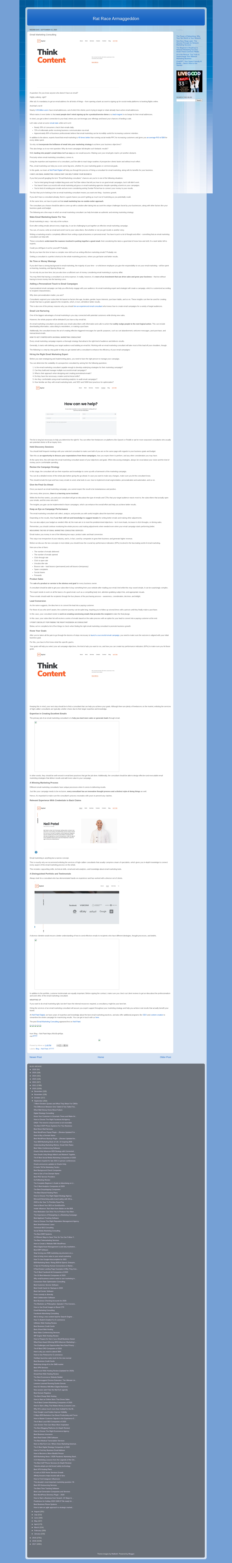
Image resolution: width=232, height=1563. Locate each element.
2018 (34, 1541)
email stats (54, 123)
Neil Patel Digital (56, 170)
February (38, 1530)
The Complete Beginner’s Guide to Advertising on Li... (54, 1183)
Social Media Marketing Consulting (47, 1231)
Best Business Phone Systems (45, 1504)
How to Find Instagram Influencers (47, 1479)
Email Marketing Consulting (48, 1022)
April (36, 1524)
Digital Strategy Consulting (44, 1113)
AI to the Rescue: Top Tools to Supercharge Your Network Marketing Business (187, 56)
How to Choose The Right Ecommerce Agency (51, 1431)
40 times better (84, 138)
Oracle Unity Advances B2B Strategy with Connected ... (55, 1151)
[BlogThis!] (60, 1045)
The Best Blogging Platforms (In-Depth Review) (52, 1428)
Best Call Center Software (43, 1291)
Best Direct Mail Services (43, 1129)
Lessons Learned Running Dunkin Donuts (50, 1383)
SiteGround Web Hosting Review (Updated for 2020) (54, 1371)
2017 (34, 1544)
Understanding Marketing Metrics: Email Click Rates (53, 1145)
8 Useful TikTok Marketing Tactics (46, 1167)
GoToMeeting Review (42, 1180)
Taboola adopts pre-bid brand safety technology (52, 1466)
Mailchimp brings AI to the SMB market (48, 1364)
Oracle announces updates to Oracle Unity (50, 1164)
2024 (34, 1076)
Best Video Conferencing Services (47, 1332)
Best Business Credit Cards (44, 1326)
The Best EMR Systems (43, 1234)
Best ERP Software (41, 1250)
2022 (34, 1082)
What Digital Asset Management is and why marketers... (55, 1247)
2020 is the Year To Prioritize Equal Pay (49, 1202)
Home (101, 1057)
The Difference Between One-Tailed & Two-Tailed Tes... (55, 1107)
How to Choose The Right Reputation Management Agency (56, 1221)
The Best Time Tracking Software (46, 1488)
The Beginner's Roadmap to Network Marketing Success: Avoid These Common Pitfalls (187, 50)
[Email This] (58, 1045)
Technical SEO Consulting (44, 1228)
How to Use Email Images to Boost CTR (49, 1307)
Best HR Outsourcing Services (45, 1485)
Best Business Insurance (43, 1434)
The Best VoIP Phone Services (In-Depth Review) (52, 1463)
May (36, 1521)
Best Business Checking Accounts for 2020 (50, 1301)
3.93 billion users (42, 110)
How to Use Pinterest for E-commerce (48, 1355)
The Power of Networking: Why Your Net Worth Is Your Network (188, 37)
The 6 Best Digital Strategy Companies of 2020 (52, 1447)
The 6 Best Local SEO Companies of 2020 (50, 1422)
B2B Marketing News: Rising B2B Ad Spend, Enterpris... (55, 1263)
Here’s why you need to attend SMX (47, 1352)
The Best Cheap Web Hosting (45, 1396)
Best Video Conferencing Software (47, 1148)
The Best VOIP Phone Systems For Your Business (53, 1126)
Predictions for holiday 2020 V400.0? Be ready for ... (54, 1501)
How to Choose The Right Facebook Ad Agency (52, 1119)
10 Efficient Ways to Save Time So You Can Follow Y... (54, 1237)
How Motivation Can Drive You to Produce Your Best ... (55, 1212)
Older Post (165, 1057)
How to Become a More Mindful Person (49, 1453)
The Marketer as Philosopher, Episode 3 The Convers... (55, 1304)
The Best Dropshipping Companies (47, 1189)
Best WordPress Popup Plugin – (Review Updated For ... (55, 1132)
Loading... (180, 30)
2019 (34, 1538)
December (38, 1091)
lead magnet (117, 114)
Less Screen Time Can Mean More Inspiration (51, 1425)
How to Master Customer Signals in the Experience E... (55, 1418)
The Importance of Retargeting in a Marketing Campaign (55, 1215)
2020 (34, 1088)
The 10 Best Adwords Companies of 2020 (49, 1275)
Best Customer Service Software (46, 1285)
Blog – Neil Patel (42, 1049)
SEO (145, 1015)
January (37, 1534)
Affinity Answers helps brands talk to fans (49, 1476)
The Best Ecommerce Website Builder (48, 1377)
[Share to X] (62, 1045)
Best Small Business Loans (44, 1224)
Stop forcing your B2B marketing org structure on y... (54, 1253)
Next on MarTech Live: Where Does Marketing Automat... (55, 1444)
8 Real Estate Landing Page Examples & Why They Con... (56, 1269)
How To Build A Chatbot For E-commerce (49, 1320)
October (37, 1098)
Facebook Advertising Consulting (46, 1313)
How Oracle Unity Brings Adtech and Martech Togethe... (55, 1154)
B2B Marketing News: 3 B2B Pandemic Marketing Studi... (55, 1456)
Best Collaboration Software (44, 1298)
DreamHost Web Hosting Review (46, 1374)
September (38, 1101)
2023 (34, 1079)
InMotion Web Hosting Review (45, 1323)
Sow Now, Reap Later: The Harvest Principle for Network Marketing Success (187, 43)
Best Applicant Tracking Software (46, 1218)
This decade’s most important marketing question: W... (54, 1482)
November (38, 1094)
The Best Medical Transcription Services (49, 1441)
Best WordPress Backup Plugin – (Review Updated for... (55, 1138)
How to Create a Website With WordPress (50, 1244)
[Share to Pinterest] (67, 1045)
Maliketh (115, 1554)
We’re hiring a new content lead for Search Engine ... (54, 1317)
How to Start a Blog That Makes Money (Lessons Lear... (55, 1406)
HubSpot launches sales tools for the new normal (52, 1358)
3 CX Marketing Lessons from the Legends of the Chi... (55, 1460)
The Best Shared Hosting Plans (46, 1193)
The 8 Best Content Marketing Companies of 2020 (53, 1402)
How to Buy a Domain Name (44, 1135)
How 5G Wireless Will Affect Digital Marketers (51, 1387)
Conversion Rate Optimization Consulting (49, 1282)
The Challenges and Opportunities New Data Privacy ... (55, 1345)
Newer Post (36, 1057)
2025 (34, 1073)
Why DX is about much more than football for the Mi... (54, 1409)
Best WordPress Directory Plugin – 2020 (49, 1495)
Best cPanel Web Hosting (43, 1329)
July (36, 1515)
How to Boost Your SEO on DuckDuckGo (49, 1205)
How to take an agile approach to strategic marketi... (54, 1507)
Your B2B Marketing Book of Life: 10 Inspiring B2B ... (54, 1142)
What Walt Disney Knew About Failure (48, 1110)
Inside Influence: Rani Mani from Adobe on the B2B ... (54, 1208)
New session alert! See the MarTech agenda (51, 1390)
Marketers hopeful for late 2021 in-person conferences (54, 1161)
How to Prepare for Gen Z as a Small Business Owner (54, 1339)
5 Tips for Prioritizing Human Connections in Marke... (54, 1266)
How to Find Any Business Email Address (49, 1450)
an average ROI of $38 (156, 138)
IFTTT (35, 1036)
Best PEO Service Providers (44, 1177)
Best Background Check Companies (47, 1170)
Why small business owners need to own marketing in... (55, 1278)
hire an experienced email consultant (88, 306)
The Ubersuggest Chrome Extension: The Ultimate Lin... (55, 1380)
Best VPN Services (41, 1368)
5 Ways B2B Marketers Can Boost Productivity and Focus (55, 1415)
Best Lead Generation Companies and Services (52, 1492)
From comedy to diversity (43, 1294)
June (36, 1518)
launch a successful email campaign (105, 635)
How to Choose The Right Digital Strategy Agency (53, 1196)
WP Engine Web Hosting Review (46, 1336)
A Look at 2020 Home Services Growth (48, 1472)
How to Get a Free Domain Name (46, 1174)
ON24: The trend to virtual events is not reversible (53, 1123)
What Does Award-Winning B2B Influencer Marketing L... (55, 1342)
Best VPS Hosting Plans (43, 1469)
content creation (157, 1015)
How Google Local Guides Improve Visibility (50, 1412)
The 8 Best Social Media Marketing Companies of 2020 (55, 1158)
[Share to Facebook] (64, 1045)
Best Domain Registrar (42, 1393)
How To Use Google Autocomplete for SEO (50, 1259)
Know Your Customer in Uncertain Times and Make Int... (55, 1116)
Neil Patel (76, 1022)
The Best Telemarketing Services (46, 1240)
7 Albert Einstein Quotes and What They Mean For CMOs (56, 1104)
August (37, 1511)
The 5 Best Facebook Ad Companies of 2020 (51, 1272)
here (97, 1017)
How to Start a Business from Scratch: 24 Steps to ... (54, 1498)
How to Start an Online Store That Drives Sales (52, 1399)
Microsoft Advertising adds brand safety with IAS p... (53, 1199)
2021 (34, 1085)
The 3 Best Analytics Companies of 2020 (49, 1186)
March (37, 1527)
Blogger (131, 1554)
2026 (34, 1069)
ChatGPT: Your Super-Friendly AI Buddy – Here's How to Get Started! (189, 63)
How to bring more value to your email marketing (52, 1256)
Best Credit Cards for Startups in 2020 (48, 1288)
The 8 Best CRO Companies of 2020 (48, 1348)
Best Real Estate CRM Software (46, 1438)
